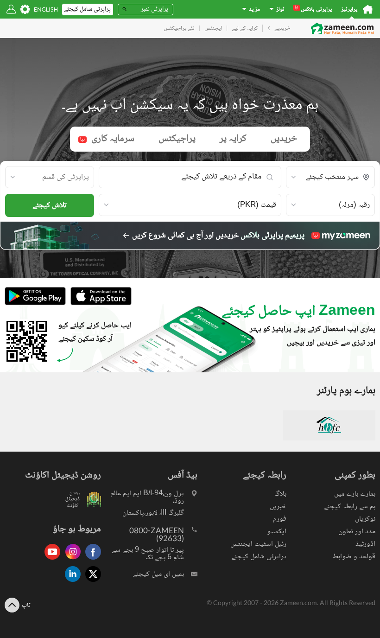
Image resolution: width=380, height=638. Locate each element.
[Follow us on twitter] (91, 582)
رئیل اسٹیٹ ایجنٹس (258, 544)
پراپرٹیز (349, 9)
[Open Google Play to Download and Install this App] (35, 304)
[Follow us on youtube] (50, 560)
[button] (330, 178)
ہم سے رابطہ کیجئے (349, 506)
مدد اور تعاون (356, 532)
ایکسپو (276, 532)
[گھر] (368, 9)
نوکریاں (365, 519)
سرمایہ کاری (107, 139)
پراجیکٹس (177, 139)
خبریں (278, 506)
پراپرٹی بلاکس (313, 9)
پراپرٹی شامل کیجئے (258, 557)
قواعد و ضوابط (354, 557)
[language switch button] (45, 9)
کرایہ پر (233, 139)
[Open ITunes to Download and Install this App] (99, 304)
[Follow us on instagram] (70, 560)
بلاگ (280, 494)
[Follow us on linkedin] (70, 582)
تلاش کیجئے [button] (49, 205)
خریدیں (284, 139)
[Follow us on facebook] (91, 560)
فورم (279, 519)
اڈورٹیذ (365, 544)
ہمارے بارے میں (354, 494)
